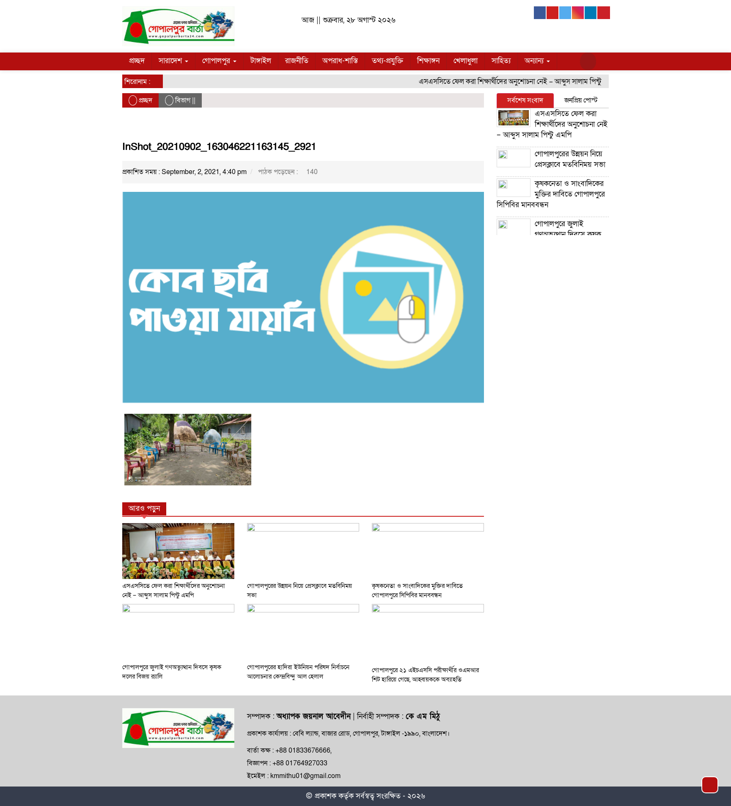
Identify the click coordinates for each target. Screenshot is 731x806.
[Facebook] (540, 12)
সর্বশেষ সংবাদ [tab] (525, 100)
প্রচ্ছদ (137, 61)
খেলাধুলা (465, 61)
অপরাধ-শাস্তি (340, 61)
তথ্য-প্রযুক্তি (387, 61)
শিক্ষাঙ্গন (428, 61)
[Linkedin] (591, 12)
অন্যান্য (535, 61)
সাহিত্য (501, 61)
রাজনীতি (296, 61)
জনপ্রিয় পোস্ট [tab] (581, 100)
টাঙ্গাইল (260, 61)
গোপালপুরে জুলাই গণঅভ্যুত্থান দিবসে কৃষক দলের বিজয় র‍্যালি (549, 234)
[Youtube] (553, 12)
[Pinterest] (603, 12)
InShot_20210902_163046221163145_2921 (219, 146)
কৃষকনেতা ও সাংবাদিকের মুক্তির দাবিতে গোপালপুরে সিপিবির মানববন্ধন (551, 194)
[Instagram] (578, 12)
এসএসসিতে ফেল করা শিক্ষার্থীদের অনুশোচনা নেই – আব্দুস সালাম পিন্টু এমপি (507, 81)
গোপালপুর (217, 61)
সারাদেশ (171, 61)
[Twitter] (565, 12)
